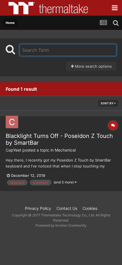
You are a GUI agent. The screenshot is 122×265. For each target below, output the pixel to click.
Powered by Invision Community (61, 225)
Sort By (107, 103)
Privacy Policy (38, 208)
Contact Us (66, 208)
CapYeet (13, 150)
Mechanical (65, 150)
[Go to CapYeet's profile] (12, 122)
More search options (93, 66)
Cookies (90, 208)
